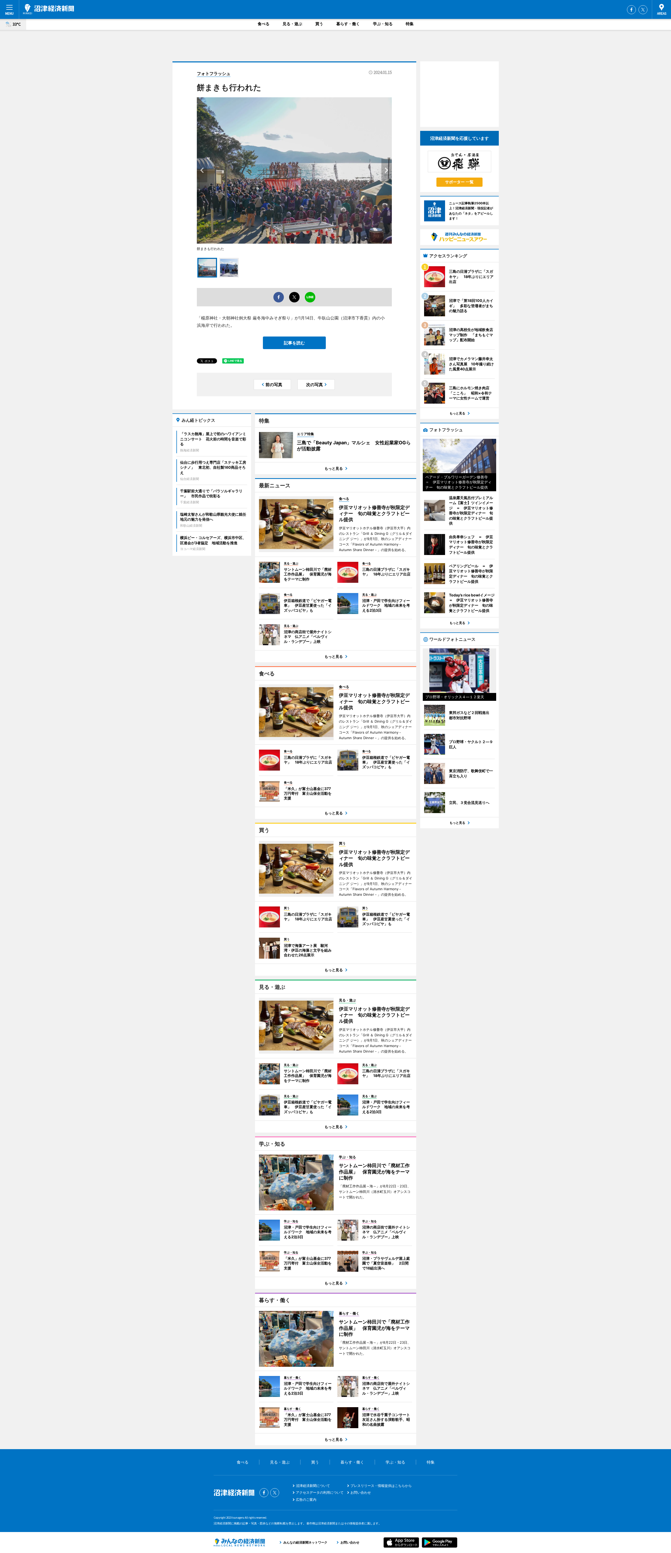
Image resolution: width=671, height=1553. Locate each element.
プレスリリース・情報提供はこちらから (381, 1485)
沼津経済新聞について (313, 1485)
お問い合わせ (360, 1492)
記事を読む (294, 342)
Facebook (631, 9)
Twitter (642, 9)
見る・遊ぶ (292, 23)
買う (319, 23)
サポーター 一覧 (459, 182)
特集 (410, 23)
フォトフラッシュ (213, 73)
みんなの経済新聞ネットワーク (239, 1542)
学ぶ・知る (383, 23)
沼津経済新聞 (48, 9)
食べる (263, 23)
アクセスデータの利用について (320, 1492)
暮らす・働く (348, 23)
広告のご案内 (306, 1499)
